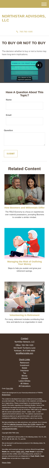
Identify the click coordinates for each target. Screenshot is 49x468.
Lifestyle (24, 378)
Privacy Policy (6, 462)
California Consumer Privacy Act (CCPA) (22, 424)
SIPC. (23, 451)
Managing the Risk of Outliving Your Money (24, 263)
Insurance (24, 370)
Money (24, 375)
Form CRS (9, 388)
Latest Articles (24, 380)
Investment (24, 365)
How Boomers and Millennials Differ (24, 207)
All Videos (25, 383)
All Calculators (24, 386)
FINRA (18, 451)
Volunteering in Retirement (24, 315)
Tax (24, 373)
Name (9, 99)
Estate (24, 367)
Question (8, 130)
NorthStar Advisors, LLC (24, 18)
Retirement (24, 362)
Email (8, 115)
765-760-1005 (26, 31)
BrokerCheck (6, 395)
